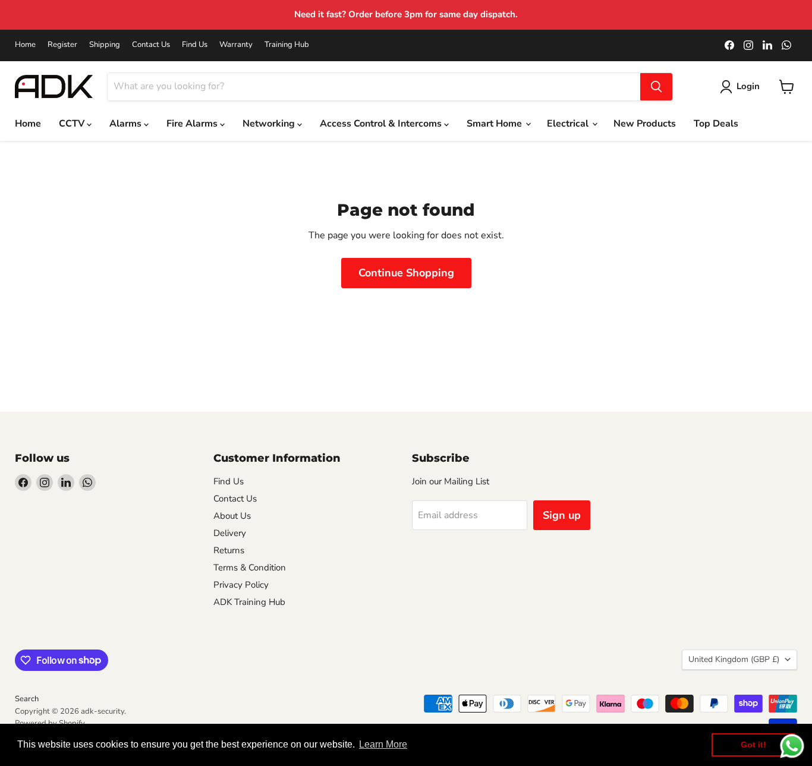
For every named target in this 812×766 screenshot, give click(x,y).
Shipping (104, 44)
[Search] (656, 86)
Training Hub (287, 44)
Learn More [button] (383, 744)
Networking (270, 123)
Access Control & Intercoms (382, 123)
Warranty (236, 44)
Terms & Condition (249, 567)
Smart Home (495, 123)
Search (27, 699)
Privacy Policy (241, 585)
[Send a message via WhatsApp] (792, 746)
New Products (644, 123)
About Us (232, 516)
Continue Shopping (406, 273)
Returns (228, 550)
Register (62, 44)
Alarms (126, 123)
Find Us (194, 44)
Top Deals (716, 123)
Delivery (229, 533)
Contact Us (151, 44)
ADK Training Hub (249, 602)
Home (25, 44)
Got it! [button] (753, 744)
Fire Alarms (193, 123)
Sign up (562, 515)
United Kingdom (733, 659)
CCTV (73, 123)
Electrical (569, 123)
